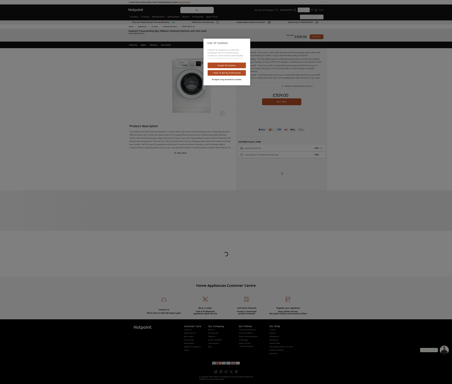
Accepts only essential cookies (227, 79)
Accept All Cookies (227, 65)
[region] (226, 62)
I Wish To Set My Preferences (227, 73)
